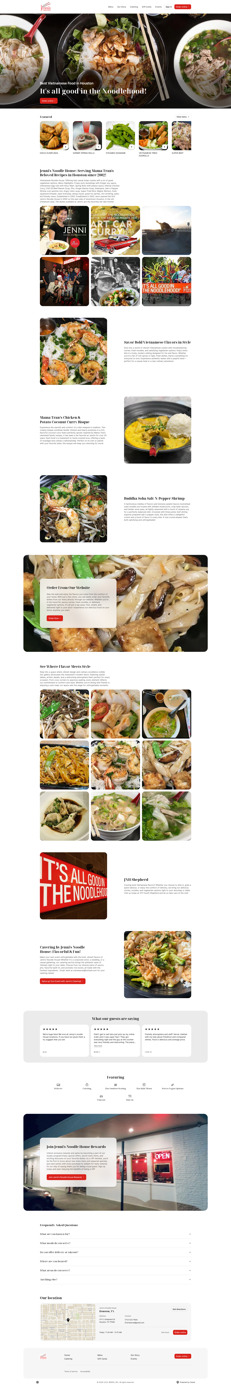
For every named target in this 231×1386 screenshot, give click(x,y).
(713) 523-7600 (131, 1320)
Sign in (169, 7)
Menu (110, 7)
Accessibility (85, 1371)
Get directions (179, 1309)
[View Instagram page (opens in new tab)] (37, 1382)
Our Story (121, 7)
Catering (134, 7)
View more (98, 1046)
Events (158, 7)
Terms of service (70, 1371)
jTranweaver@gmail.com (134, 1323)
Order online (180, 1332)
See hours (165, 1332)
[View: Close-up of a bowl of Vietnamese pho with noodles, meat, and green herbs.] (166, 816)
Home (67, 1355)
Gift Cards (146, 7)
